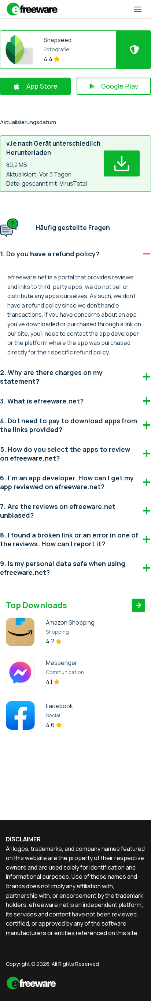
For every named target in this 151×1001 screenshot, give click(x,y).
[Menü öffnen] (137, 9)
